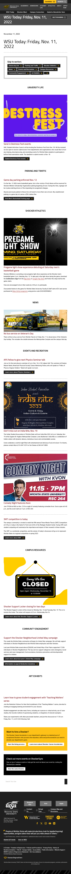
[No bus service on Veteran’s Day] (35, 321)
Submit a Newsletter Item (56, 12)
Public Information (47, 850)
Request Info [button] (30, 803)
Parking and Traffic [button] (31, 66)
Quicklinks (48, 1)
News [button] (11, 69)
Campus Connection (37, 12)
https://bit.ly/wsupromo (20, 291)
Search (60, 1)
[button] (46, 73)
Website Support (60, 850)
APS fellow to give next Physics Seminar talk (24, 359)
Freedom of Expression (18, 848)
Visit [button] (45, 803)
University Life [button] (14, 66)
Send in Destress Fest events (17, 144)
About (59, 6)
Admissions (34, 6)
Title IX (19, 850)
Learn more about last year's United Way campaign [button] (22, 659)
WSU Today (10, 12)
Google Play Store (38, 279)
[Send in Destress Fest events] (35, 118)
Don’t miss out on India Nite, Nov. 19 (20, 430)
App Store (27, 279)
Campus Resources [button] (47, 69)
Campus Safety (26, 850)
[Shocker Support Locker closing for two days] (35, 581)
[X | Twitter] (41, 823)
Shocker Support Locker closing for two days (24, 606)
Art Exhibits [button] (36, 73)
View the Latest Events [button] (16, 769)
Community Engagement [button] (17, 73)
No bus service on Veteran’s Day (18, 333)
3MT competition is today (16, 519)
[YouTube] (50, 823)
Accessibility (37, 850)
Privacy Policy (47, 848)
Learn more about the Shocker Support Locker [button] (21, 616)
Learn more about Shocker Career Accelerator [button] (46, 744)
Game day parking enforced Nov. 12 (20, 180)
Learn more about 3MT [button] (13, 538)
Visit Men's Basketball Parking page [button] (17, 198)
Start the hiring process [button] (16, 744)
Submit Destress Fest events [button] (15, 159)
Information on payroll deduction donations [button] (20, 664)
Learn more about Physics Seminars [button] (18, 372)
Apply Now (65, 6)
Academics (24, 6)
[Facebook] (37, 823)
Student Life (43, 6)
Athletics (51, 6)
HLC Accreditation (35, 852)
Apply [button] (61, 803)
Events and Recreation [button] (26, 69)
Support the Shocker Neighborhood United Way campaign (31, 637)
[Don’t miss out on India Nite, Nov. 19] (35, 405)
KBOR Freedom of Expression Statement (16, 852)
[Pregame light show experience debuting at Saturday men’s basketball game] (35, 242)
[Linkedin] (54, 823)
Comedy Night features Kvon (17, 503)
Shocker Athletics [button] (50, 66)
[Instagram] (46, 823)
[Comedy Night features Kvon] (35, 478)
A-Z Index (7, 848)
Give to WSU (22, 840)
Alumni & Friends (9, 840)
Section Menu (57, 17)
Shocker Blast (22, 12)
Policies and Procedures (34, 848)
